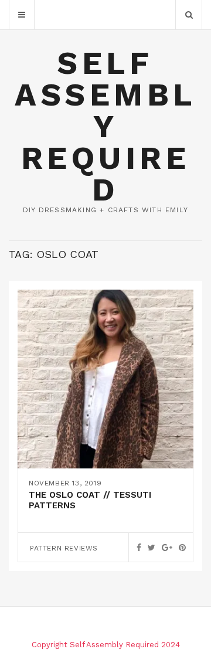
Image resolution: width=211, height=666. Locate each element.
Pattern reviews (64, 548)
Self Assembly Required (105, 126)
